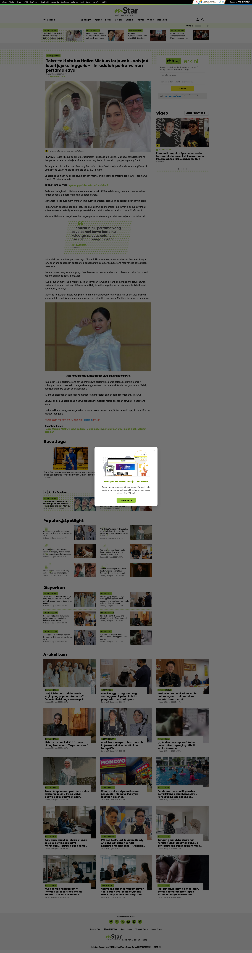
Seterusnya (126, 500)
